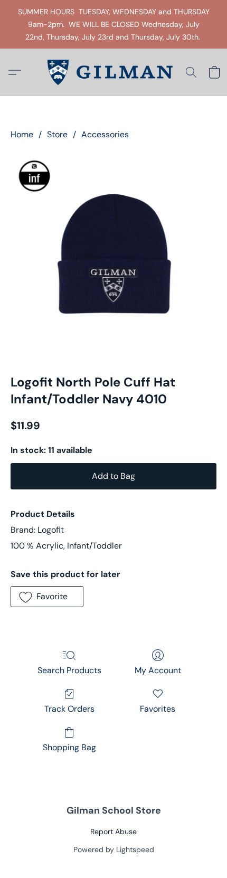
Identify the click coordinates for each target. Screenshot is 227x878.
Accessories (105, 134)
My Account (158, 670)
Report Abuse (113, 831)
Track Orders (69, 708)
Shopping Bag (69, 747)
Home (22, 134)
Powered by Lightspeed (113, 849)
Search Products (69, 670)
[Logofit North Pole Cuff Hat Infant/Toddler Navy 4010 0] (113, 255)
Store (57, 134)
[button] (113, 72)
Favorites (157, 708)
